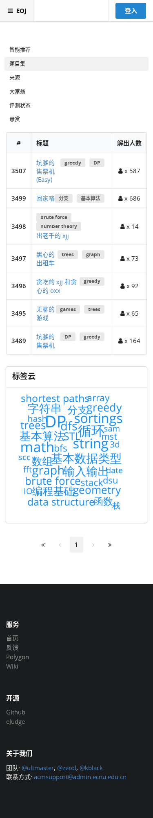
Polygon (17, 657)
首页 (12, 638)
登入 (131, 11)
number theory (58, 226)
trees (68, 254)
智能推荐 (20, 49)
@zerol (66, 768)
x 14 (132, 226)
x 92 (132, 286)
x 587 (131, 171)
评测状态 (20, 105)
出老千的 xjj (52, 235)
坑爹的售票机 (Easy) (45, 170)
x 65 (132, 313)
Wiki (12, 666)
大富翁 (17, 91)
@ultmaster (38, 768)
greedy (72, 162)
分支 (64, 198)
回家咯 (45, 198)
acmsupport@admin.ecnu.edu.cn (80, 777)
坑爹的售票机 (45, 340)
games (68, 309)
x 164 (131, 341)
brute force (53, 217)
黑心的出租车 (45, 258)
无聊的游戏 (45, 313)
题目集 (17, 63)
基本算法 (90, 198)
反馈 (12, 647)
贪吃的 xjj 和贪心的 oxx (56, 286)
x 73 (132, 258)
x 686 (131, 198)
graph (93, 254)
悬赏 (14, 118)
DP (96, 162)
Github (15, 712)
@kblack (91, 768)
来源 (14, 77)
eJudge (15, 721)
